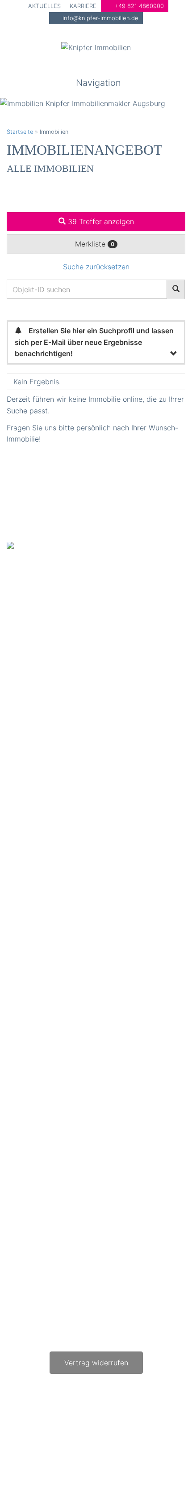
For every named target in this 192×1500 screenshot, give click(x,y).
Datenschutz (156, 1428)
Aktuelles (44, 5)
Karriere (83, 5)
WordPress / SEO (161, 1457)
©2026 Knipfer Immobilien (149, 1446)
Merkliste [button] (94, 243)
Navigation (98, 82)
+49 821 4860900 (138, 5)
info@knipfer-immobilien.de (99, 17)
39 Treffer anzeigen (100, 221)
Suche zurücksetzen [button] (96, 266)
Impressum (103, 1428)
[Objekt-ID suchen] (176, 289)
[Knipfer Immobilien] (96, 46)
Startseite (20, 131)
